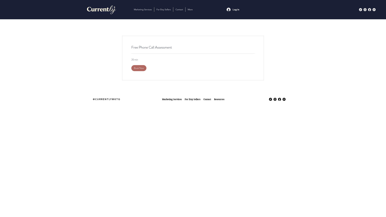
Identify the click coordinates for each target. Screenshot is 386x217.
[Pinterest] (374, 9)
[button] (163, 9)
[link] (193, 47)
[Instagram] (365, 9)
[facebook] (369, 9)
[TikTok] (360, 9)
